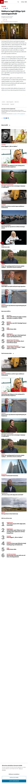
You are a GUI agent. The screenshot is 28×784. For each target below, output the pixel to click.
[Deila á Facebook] (3, 8)
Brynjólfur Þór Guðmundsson (7, 16)
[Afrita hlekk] (2, 8)
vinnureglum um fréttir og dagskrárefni (18, 113)
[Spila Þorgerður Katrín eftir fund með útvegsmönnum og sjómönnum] (14, 31)
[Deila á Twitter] (5, 8)
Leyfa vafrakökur (14, 780)
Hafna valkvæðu (14, 777)
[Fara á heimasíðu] (5, 2)
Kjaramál (3, 6)
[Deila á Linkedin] (7, 8)
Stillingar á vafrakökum (14, 774)
